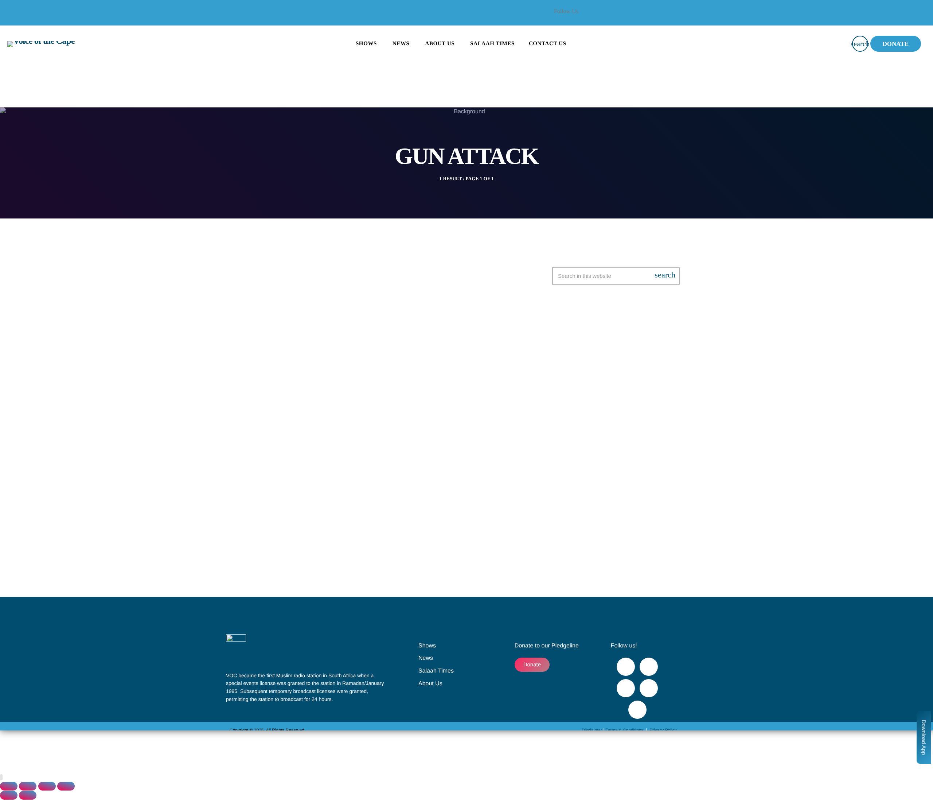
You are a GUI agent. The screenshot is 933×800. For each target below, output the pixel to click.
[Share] (47, 786)
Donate (896, 43)
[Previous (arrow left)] (8, 795)
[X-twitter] (659, 16)
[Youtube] (679, 16)
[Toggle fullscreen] (27, 786)
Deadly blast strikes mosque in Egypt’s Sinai (371, 459)
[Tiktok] (637, 710)
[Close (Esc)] (66, 786)
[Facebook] (640, 16)
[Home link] (41, 43)
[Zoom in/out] (8, 786)
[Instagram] (649, 688)
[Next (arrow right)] (27, 795)
